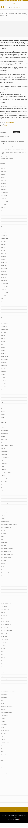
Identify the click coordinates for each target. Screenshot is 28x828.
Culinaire (3, 515)
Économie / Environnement (7, 548)
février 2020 (3, 386)
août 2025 (3, 204)
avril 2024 (3, 253)
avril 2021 (3, 344)
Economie (3, 545)
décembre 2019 (4, 392)
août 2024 (3, 241)
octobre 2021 (4, 326)
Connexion (3, 764)
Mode (2, 663)
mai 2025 (3, 213)
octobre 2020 (4, 362)
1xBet (2, 427)
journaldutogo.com (17, 815)
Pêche (2, 682)
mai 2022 (3, 304)
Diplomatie (3, 533)
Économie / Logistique (6, 551)
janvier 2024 (4, 262)
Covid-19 (7, 124)
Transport (3, 745)
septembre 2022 (4, 292)
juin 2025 (3, 210)
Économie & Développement (7, 554)
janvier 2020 (4, 389)
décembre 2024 (4, 229)
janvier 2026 (4, 189)
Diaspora (3, 530)
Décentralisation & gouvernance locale (9, 524)
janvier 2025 (4, 226)
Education (3, 560)
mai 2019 (3, 414)
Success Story (4, 733)
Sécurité (3, 709)
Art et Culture (4, 463)
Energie (3, 569)
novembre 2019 (4, 396)
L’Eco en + (3, 648)
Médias (2, 654)
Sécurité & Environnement (6, 712)
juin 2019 (3, 411)
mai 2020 (3, 377)
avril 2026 (3, 180)
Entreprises (3, 575)
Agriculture (3, 448)
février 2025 (3, 223)
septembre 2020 (4, 365)
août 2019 (3, 405)
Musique (3, 666)
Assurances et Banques (6, 472)
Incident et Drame (5, 621)
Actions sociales (4, 433)
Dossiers (3, 536)
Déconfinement (12, 124)
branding (3, 487)
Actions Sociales (4, 430)
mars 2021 (3, 347)
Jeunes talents (4, 639)
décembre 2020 (4, 356)
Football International (6, 603)
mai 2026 (3, 177)
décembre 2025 (4, 192)
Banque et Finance (5, 481)
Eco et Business (4, 542)
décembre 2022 (4, 283)
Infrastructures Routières (6, 630)
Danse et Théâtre (5, 521)
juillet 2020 (3, 371)
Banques (3, 484)
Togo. (17, 124)
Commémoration (5, 500)
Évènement (3, 581)
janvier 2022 (4, 317)
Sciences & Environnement (7, 706)
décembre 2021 (4, 320)
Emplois (3, 566)
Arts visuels (3, 469)
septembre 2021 (4, 329)
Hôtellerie (3, 612)
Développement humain (6, 527)
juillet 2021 (3, 335)
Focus (2, 597)
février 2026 (3, 186)
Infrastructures (4, 627)
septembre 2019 (4, 402)
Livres (2, 651)
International (4, 636)
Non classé (3, 669)
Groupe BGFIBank (5, 609)
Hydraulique (4, 615)
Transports (3, 748)
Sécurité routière (4, 715)
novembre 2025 (4, 195)
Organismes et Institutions (7, 676)
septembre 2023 (4, 274)
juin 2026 (3, 174)
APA (2, 460)
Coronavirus (8, 122)
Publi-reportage (4, 694)
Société (12, 122)
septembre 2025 (4, 201)
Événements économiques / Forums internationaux (12, 584)
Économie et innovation (6, 557)
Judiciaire (3, 642)
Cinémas (3, 497)
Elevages (3, 563)
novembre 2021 (4, 323)
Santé (2, 703)
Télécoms (3, 739)
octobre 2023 (4, 271)
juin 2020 (3, 374)
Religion (3, 700)
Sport (2, 727)
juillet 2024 (3, 244)
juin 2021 (3, 338)
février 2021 (3, 350)
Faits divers (3, 588)
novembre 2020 (4, 359)
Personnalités (4, 685)
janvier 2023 (4, 280)
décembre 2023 (4, 265)
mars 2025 (3, 220)
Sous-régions (4, 724)
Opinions (3, 672)
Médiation (3, 657)
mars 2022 (3, 311)
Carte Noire (3, 493)
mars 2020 (3, 383)
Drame (2, 539)
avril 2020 (3, 380)
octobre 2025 (4, 198)
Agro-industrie (4, 454)
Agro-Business (4, 451)
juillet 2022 (3, 298)
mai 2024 (3, 250)
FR (14, 3)
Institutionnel (4, 633)
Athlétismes (3, 475)
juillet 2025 (3, 207)
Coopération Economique (6, 509)
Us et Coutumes (4, 754)
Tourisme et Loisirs (5, 742)
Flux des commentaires (6, 770)
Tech (2, 736)
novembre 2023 (4, 268)
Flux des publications (5, 767)
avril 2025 (3, 217)
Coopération (4, 506)
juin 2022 (3, 301)
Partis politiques (4, 679)
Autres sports (4, 478)
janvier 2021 (4, 353)
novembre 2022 (4, 286)
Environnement (4, 578)
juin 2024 (3, 247)
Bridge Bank (4, 490)
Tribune (3, 751)
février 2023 (3, 277)
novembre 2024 (4, 232)
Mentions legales (14, 810)
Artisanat (3, 466)
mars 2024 (3, 256)
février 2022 (3, 314)
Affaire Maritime (4, 439)
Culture (2, 518)
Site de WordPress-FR (5, 773)
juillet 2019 (3, 408)
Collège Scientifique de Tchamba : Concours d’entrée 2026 (13, 149)
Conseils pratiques (5, 503)
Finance (3, 591)
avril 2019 (3, 417)
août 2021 (3, 332)
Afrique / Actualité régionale (7, 445)
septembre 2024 (4, 238)
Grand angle (4, 606)
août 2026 (3, 168)
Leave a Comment (5, 125)
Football (3, 600)
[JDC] (10, 6)
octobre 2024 (4, 235)
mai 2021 (3, 341)
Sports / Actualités (5, 730)
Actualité (3, 436)
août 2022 (3, 295)
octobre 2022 (4, 289)
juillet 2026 (3, 171)
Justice (2, 645)
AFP (2, 442)
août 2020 (3, 368)
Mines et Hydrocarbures (6, 660)
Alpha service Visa (5, 457)
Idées (2, 618)
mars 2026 (3, 183)
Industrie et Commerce (6, 624)
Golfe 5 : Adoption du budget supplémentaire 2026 (11, 146)
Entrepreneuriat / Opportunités (7, 572)
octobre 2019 (4, 399)
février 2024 (3, 259)
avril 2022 (3, 308)
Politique (3, 688)
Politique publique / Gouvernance (8, 691)
